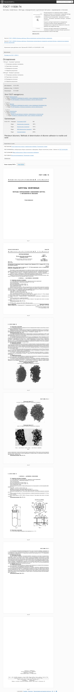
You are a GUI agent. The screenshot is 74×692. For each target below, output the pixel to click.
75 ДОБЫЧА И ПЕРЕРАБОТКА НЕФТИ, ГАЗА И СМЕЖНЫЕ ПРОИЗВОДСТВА (28, 98)
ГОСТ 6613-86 (7, 146)
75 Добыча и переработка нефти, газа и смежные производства (27, 115)
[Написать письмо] (54, 691)
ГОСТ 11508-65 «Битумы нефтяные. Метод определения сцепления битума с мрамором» (30, 38)
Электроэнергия (13, 96)
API (52, 691)
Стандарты (13, 112)
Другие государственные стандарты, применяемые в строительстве (27, 114)
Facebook (25, 691)
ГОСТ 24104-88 (8, 149)
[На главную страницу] (2, 1)
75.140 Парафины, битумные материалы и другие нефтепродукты (27, 99)
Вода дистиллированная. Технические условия (22, 155)
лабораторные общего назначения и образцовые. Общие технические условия (32, 149)
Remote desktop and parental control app (42, 691)
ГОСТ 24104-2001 (63, 149)
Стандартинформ (21, 132)
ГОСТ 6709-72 (7, 155)
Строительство (13, 111)
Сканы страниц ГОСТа (10, 164)
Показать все (7, 158)
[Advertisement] (16, 22)
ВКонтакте (30, 691)
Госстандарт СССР (21, 121)
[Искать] (71, 2)
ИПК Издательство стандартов (24, 129)
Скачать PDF (36, 33)
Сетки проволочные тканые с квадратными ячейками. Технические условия (29, 146)
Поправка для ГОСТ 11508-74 (11, 55)
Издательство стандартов (23, 124)
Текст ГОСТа (21, 164)
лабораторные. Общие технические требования (26, 152)
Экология (12, 104)
